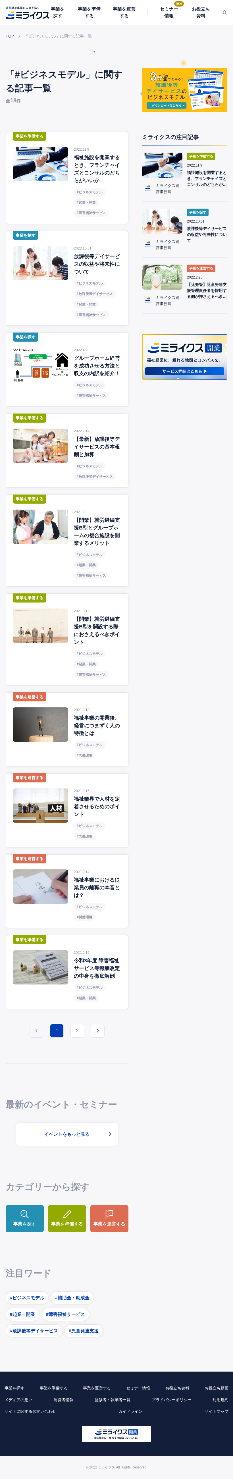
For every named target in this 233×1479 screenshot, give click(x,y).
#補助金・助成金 (72, 1297)
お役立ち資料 (201, 12)
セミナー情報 (169, 12)
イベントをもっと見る (67, 1134)
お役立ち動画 (216, 1388)
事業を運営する (124, 12)
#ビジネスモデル (27, 1297)
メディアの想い (18, 1399)
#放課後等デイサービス (34, 1330)
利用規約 (220, 1399)
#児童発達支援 (84, 1330)
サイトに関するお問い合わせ (30, 1411)
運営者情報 (64, 1399)
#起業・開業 (22, 1314)
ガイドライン (130, 1411)
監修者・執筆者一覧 (112, 1399)
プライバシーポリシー (172, 1399)
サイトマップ (216, 1411)
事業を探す (58, 12)
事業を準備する (89, 12)
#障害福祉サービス (65, 1314)
